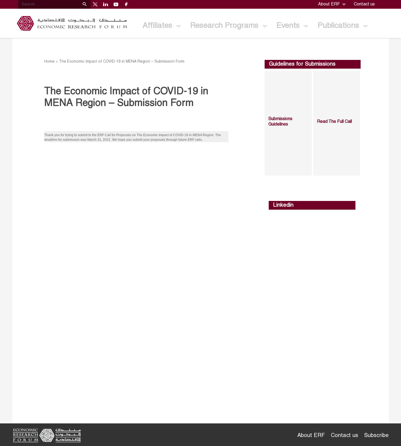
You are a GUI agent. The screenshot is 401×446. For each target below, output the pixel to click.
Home (49, 61)
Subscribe (376, 435)
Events (289, 25)
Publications (339, 25)
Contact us (364, 4)
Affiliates (159, 25)
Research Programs (225, 25)
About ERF (329, 4)
